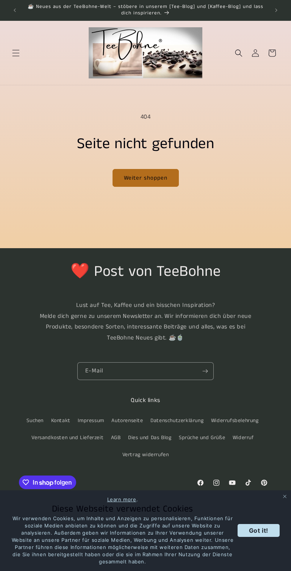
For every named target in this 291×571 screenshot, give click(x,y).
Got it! (258, 530)
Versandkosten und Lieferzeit (67, 437)
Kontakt (60, 420)
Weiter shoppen (145, 178)
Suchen (35, 420)
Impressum (91, 420)
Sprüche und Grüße (202, 437)
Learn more (121, 499)
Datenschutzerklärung (176, 420)
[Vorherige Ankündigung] (14, 10)
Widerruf (243, 437)
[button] (16, 53)
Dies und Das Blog (149, 437)
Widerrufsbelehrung (235, 420)
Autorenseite (127, 420)
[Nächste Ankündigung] (276, 10)
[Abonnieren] (205, 371)
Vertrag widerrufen (145, 454)
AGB (116, 437)
